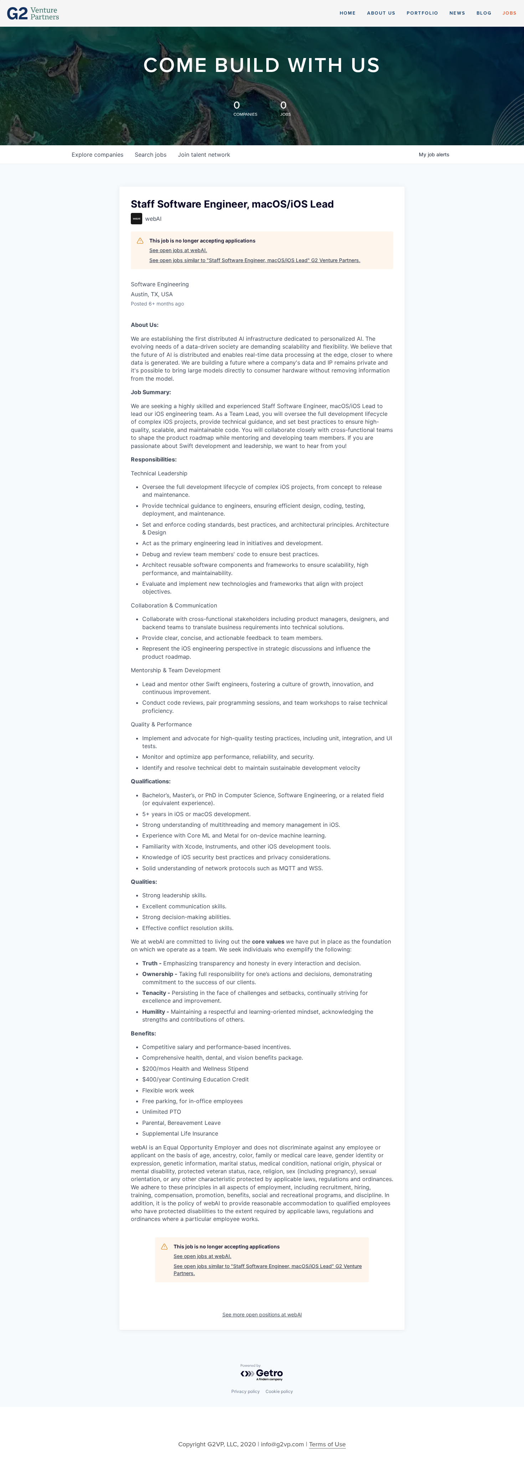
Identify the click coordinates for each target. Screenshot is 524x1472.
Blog (484, 13)
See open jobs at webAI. (178, 250)
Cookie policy (279, 1391)
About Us (381, 13)
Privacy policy (245, 1391)
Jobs (510, 13)
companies (97, 154)
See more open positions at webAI (262, 1314)
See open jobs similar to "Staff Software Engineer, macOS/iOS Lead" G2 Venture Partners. (254, 260)
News (457, 13)
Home (348, 13)
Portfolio (422, 13)
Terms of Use (327, 1444)
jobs (150, 154)
